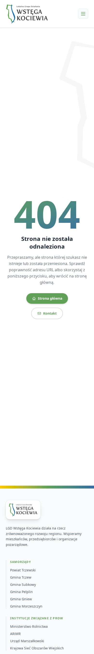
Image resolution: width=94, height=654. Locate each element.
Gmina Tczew (20, 577)
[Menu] (83, 14)
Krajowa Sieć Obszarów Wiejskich (37, 648)
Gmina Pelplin (21, 591)
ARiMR (15, 633)
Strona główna (50, 298)
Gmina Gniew (21, 599)
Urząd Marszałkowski (27, 641)
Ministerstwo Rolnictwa (29, 626)
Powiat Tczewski (23, 570)
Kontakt (50, 313)
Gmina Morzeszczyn (26, 606)
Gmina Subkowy (23, 584)
